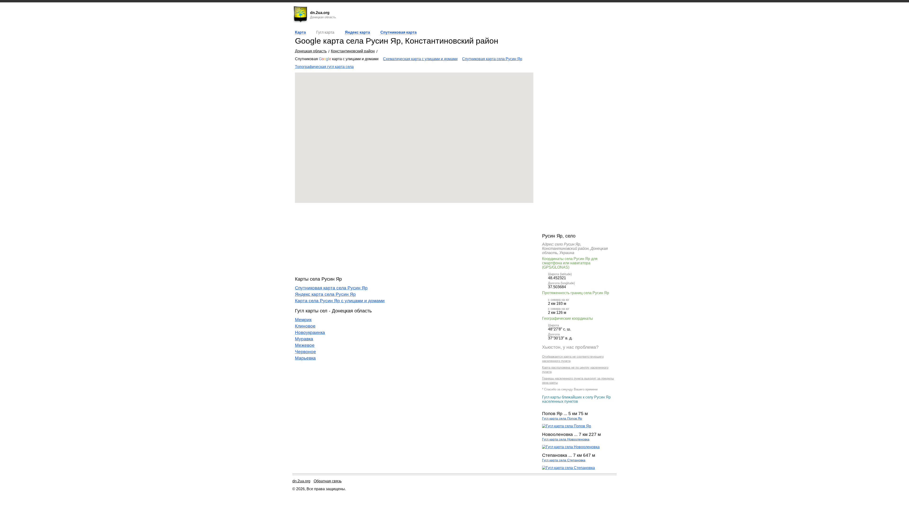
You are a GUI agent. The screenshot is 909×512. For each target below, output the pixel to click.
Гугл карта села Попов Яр (562, 418)
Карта (300, 32)
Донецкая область (311, 51)
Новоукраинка (310, 332)
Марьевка (305, 358)
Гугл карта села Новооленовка (565, 439)
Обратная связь (328, 481)
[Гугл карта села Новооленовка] (571, 447)
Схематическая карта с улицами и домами (420, 59)
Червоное (305, 351)
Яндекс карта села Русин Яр (325, 294)
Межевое (305, 345)
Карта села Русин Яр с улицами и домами (340, 300)
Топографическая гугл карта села (324, 67)
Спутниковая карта (398, 32)
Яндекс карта (357, 32)
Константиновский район (353, 51)
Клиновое (305, 326)
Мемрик (303, 319)
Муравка (304, 338)
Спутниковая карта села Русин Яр (492, 59)
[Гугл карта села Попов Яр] (566, 426)
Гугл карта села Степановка (563, 460)
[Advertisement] (414, 239)
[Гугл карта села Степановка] (568, 468)
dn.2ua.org (301, 481)
